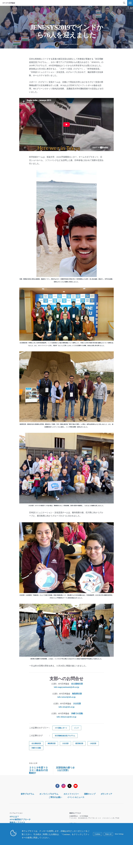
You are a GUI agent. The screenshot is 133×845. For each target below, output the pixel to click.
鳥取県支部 (77, 694)
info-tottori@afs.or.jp (66, 697)
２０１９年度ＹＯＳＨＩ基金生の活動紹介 (38, 770)
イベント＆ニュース (75, 797)
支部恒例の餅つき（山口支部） (65, 768)
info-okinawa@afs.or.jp (66, 717)
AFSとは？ (14, 816)
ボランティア (106, 794)
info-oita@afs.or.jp (66, 707)
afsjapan (65, 44)
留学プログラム (27, 794)
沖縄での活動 (77, 713)
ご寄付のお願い (55, 797)
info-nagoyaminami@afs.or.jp (66, 687)
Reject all (108, 834)
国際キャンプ (90, 794)
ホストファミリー (71, 794)
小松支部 (93, 743)
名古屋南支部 (77, 684)
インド (72, 20)
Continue (97, 834)
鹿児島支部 (79, 743)
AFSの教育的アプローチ (20, 819)
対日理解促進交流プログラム (65, 735)
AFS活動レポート (63, 20)
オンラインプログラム (48, 794)
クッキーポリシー (78, 831)
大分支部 (77, 703)
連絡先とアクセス (17, 822)
